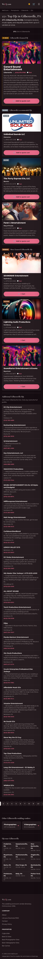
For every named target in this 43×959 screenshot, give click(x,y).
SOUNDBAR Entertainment (16, 276)
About (4, 915)
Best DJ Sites (6, 936)
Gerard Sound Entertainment (13, 68)
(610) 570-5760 (20, 72)
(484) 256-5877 (11, 373)
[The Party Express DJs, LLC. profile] (21, 167)
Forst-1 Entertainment (15, 223)
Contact (5, 921)
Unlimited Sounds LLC (14, 134)
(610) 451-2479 (11, 184)
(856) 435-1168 (11, 139)
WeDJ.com (5, 10)
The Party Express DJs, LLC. (17, 178)
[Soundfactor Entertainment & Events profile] (21, 356)
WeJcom (6, 4)
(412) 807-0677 (11, 228)
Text (29, 72)
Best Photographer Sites (10, 939)
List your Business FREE (10, 918)
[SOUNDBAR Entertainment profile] (21, 263)
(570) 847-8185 (11, 327)
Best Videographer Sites (10, 943)
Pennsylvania (15, 10)
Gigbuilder (6, 933)
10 (38, 804)
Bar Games (6, 946)
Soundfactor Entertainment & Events (20, 368)
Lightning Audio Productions (17, 322)
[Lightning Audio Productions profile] (21, 309)
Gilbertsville (24, 10)
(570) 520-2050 (11, 281)
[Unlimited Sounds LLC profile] (21, 123)
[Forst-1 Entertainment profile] (21, 211)
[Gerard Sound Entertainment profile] (21, 52)
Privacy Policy (7, 924)
